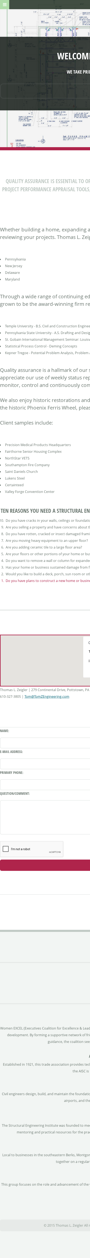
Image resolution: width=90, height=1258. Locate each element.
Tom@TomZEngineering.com (46, 696)
